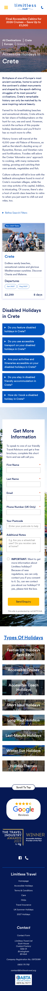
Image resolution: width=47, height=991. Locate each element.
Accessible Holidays (23, 885)
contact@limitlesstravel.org (23, 970)
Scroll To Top (23, 787)
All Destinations (11, 40)
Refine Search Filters (16, 212)
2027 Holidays (23, 914)
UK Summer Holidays (23, 909)
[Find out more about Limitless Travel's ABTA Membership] (23, 980)
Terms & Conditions (23, 890)
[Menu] (6, 7)
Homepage (23, 881)
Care (23, 895)
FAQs (23, 900)
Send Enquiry (23, 601)
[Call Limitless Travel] (42, 7)
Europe (8, 44)
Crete (28, 40)
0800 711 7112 (23, 964)
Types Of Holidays (23, 638)
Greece (21, 44)
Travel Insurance (23, 904)
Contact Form (23, 935)
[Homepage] (25, 7)
